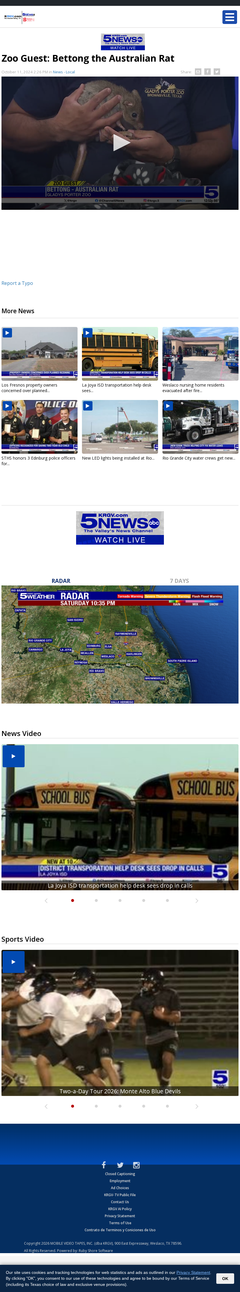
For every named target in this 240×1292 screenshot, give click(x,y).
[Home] (39, 17)
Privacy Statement (120, 1215)
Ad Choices (120, 1187)
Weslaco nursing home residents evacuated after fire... (193, 387)
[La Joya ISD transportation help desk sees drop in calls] (120, 354)
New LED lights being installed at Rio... (118, 458)
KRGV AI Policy (120, 1208)
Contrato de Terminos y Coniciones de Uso (120, 1229)
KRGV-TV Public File (120, 1194)
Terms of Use (120, 1222)
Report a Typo (17, 283)
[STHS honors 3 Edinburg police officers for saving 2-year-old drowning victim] (39, 427)
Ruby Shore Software (96, 1250)
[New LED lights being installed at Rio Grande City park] (120, 427)
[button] (120, 142)
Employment (120, 1180)
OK (225, 1278)
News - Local (64, 72)
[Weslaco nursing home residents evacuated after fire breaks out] (200, 354)
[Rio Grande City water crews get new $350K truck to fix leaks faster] (200, 427)
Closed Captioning (120, 1173)
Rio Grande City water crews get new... (198, 458)
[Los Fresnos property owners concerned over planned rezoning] (39, 354)
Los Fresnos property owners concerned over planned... (29, 387)
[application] (120, 143)
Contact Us (120, 1201)
